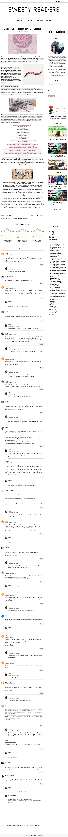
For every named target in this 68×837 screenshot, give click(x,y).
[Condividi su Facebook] (35, 215)
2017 (50, 233)
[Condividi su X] (38, 215)
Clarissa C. (7, 357)
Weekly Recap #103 (55, 289)
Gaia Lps (7, 381)
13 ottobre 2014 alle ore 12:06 (13, 788)
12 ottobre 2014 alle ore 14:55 (10, 313)
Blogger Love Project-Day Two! (57, 273)
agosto (52, 301)
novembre (52, 241)
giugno (52, 304)
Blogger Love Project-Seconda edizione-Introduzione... (57, 297)
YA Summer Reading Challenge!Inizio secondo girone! (57, 203)
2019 (50, 229)
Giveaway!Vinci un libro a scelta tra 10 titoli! (57, 171)
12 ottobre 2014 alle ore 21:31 (13, 349)
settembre (52, 299)
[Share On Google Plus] (43, 215)
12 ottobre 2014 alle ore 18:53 (10, 595)
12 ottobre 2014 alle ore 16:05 (10, 429)
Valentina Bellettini (9, 682)
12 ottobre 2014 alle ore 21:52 (13, 586)
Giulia (6, 253)
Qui (7, 59)
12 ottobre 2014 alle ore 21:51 (13, 563)
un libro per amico (9, 775)
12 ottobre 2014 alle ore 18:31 (10, 573)
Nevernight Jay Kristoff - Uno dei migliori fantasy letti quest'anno (57, 117)
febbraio (52, 311)
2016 (50, 234)
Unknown (7, 286)
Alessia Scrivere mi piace (11, 490)
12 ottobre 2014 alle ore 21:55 (13, 675)
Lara (6, 615)
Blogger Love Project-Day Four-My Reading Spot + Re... (58, 265)
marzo (51, 309)
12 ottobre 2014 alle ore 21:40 (13, 538)
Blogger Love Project (18, 218)
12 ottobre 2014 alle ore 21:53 (13, 628)
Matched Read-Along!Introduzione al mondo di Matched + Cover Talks (57, 139)
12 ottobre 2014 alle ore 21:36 (13, 482)
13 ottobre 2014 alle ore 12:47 (13, 797)
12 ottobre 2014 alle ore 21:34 (13, 417)
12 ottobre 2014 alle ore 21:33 (13, 372)
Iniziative (25, 218)
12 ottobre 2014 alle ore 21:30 (13, 326)
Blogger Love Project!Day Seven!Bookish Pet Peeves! (56, 252)
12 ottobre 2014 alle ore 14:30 (10, 278)
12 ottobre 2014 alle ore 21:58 (13, 730)
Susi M (6, 521)
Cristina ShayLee (9, 276)
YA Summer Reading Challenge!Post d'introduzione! (58, 155)
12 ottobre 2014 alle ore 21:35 (13, 451)
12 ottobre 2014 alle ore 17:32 (10, 522)
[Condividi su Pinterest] (40, 215)
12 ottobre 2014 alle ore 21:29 (13, 269)
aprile (51, 307)
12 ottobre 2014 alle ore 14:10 (10, 254)
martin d (7, 593)
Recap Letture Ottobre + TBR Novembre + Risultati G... (57, 245)
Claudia (6, 427)
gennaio (52, 312)
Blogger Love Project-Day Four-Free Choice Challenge (58, 262)
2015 (50, 236)
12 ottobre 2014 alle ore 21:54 (13, 653)
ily (5, 705)
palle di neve (8, 635)
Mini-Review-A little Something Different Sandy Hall (57, 286)
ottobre (52, 242)
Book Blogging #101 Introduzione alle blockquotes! (58, 294)
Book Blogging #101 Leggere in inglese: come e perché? (57, 280)
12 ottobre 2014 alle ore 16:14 (10, 462)
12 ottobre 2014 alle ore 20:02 (10, 663)
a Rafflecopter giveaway (6, 212)
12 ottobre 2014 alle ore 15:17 (10, 359)
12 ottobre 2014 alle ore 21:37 (13, 512)
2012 (50, 316)
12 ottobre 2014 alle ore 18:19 (10, 548)
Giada (6, 333)
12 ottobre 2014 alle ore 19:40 (10, 617)
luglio (51, 303)
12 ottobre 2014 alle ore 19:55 (10, 637)
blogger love (9, 218)
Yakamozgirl (8, 762)
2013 (50, 314)
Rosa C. (6, 401)
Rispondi (41, 264)
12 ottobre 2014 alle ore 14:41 (10, 288)
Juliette (10, 268)
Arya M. (7, 311)
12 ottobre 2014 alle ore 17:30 (10, 492)
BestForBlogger (41, 835)
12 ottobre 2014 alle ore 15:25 (10, 382)
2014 (50, 237)
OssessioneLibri (8, 662)
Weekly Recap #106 (55, 250)
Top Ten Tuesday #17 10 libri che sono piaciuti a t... (58, 283)
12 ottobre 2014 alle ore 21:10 (10, 683)
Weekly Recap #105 (55, 259)
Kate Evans (7, 572)
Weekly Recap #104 (55, 278)
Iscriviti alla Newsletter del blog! (56, 90)
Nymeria (7, 547)
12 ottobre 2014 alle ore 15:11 (10, 334)
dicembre (52, 239)
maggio (52, 306)
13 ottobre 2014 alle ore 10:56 (10, 777)
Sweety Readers (34, 9)
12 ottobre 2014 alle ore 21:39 (10, 707)
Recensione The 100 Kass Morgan (58, 258)
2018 (50, 231)
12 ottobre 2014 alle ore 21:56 (13, 698)
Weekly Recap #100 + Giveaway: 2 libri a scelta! (57, 187)
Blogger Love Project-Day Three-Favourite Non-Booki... (58, 268)
